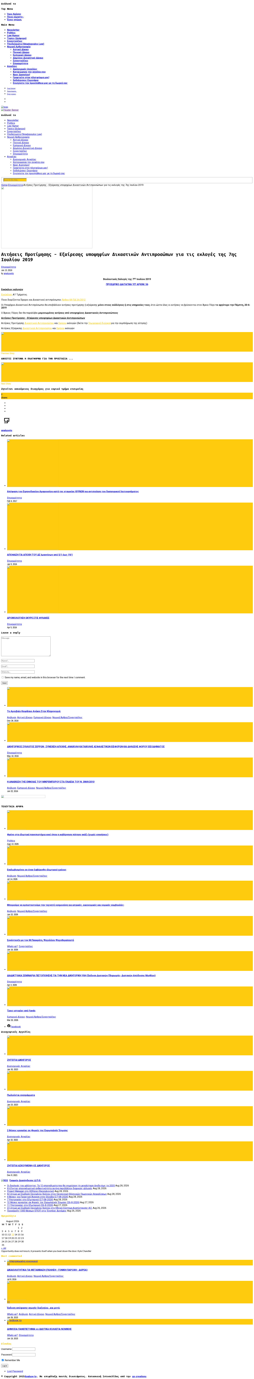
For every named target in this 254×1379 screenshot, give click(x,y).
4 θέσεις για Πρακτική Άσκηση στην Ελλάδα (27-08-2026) (37, 1196)
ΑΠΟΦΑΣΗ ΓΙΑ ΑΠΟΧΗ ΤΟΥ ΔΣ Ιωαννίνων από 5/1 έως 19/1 (40, 554)
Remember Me (12, 1360)
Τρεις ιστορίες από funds (21, 1010)
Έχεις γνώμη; (14, 19)
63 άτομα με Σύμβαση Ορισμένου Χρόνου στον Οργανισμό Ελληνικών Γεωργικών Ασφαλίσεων (57, 1194)
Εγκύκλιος (6, 294)
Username (6, 1349)
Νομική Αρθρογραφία (18, 46)
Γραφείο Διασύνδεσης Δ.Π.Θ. (25, 1180)
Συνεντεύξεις (14, 41)
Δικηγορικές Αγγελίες (25, 69)
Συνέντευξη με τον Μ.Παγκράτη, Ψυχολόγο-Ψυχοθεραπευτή (40, 940)
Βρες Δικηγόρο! (21, 74)
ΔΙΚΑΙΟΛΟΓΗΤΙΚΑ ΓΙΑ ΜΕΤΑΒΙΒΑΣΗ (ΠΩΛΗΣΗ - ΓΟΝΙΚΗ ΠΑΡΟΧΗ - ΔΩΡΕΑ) (47, 1270)
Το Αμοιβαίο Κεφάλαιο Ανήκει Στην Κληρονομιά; (34, 711)
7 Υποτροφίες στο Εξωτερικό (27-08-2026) (30, 1199)
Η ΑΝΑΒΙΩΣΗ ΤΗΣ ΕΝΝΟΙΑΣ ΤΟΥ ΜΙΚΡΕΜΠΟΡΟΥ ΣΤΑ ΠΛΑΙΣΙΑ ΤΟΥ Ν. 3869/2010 (50, 781)
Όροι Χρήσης (14, 14)
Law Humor (13, 35)
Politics (11, 32)
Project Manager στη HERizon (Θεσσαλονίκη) (30, 1191)
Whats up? (12, 946)
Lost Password (15, 1371)
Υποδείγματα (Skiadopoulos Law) (25, 44)
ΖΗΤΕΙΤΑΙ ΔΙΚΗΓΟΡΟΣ (19, 1060)
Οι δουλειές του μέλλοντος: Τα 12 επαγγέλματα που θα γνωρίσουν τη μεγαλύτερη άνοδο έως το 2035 (61, 1185)
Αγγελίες (12, 66)
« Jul (3, 1248)
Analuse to (31, 1376)
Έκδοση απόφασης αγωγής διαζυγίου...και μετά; (33, 1307)
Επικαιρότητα (20, 63)
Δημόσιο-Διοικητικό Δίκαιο (28, 57)
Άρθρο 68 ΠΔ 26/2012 (74, 299)
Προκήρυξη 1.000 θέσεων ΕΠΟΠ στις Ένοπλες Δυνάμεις (37, 1210)
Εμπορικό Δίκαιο (22, 55)
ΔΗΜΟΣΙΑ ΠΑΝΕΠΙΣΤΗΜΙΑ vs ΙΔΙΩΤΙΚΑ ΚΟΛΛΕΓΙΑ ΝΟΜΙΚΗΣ (39, 1329)
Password (6, 1354)
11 (8, 1302)
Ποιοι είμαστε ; (15, 16)
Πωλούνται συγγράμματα (21, 1095)
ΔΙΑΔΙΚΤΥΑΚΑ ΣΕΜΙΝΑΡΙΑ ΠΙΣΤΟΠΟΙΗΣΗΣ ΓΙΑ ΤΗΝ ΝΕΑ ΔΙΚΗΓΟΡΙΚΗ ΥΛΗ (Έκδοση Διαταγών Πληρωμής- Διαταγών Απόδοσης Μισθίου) (81, 975)
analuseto (9, 273)
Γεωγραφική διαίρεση (99, 323)
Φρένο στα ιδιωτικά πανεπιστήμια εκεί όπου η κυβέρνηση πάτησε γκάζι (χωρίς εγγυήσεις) (57, 834)
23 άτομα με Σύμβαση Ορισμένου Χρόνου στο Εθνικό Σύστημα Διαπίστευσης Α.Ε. (49, 1208)
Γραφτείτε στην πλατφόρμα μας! (31, 77)
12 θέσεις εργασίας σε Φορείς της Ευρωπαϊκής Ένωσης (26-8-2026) (43, 1202)
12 (8, 1264)
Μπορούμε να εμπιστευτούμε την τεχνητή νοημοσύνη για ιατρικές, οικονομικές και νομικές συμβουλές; (65, 905)
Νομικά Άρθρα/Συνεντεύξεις (67, 717)
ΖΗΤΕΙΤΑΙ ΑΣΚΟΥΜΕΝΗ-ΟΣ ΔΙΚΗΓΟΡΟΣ (28, 1165)
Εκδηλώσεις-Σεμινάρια (25, 80)
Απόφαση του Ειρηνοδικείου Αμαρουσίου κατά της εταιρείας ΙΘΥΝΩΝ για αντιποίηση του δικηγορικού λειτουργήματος (73, 491)
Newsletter (13, 30)
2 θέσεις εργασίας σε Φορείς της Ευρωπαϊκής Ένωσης (37, 1130)
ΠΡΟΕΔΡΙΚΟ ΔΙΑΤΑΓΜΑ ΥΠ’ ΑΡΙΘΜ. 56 (127, 284)
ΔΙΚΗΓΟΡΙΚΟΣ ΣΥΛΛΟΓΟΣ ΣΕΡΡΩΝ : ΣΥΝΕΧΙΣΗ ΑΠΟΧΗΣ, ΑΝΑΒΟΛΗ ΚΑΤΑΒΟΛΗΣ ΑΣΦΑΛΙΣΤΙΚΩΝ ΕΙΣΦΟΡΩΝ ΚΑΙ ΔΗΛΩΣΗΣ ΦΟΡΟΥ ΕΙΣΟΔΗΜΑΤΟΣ (86, 746)
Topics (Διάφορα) (16, 38)
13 (12, 1234)
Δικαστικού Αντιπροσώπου (39, 323)
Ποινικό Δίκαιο (21, 52)
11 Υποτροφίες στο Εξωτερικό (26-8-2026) (30, 1205)
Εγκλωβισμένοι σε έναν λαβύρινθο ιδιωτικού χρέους (36, 869)
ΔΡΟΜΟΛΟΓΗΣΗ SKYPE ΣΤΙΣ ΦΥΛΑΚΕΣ (28, 617)
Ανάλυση (11, 717)
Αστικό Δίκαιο (21, 49)
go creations (139, 1376)
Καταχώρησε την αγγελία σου (29, 71)
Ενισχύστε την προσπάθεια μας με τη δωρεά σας (40, 83)
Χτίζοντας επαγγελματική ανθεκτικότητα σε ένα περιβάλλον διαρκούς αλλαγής (49, 1188)
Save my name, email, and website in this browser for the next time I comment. (45, 677)
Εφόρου (62, 323)
